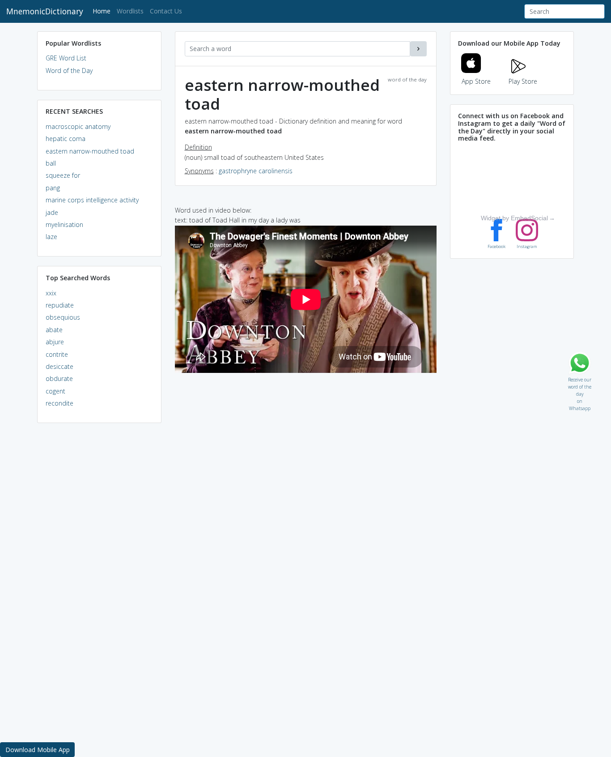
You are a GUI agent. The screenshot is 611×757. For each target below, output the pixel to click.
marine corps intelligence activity (92, 200)
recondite (59, 403)
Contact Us (166, 11)
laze (51, 236)
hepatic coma (65, 138)
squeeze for (63, 175)
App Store (476, 81)
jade (52, 212)
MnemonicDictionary (44, 11)
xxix (51, 293)
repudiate (60, 305)
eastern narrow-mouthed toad (90, 151)
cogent (55, 391)
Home (103, 10)
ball (51, 163)
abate (54, 329)
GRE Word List (66, 58)
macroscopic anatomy (78, 126)
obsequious (63, 317)
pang (53, 188)
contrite (57, 354)
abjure (55, 342)
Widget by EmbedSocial (514, 218)
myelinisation (64, 224)
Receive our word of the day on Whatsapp (579, 377)
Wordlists (130, 11)
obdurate (59, 378)
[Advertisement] (99, 566)
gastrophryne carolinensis (256, 171)
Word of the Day (69, 70)
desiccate (59, 366)
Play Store (523, 81)
